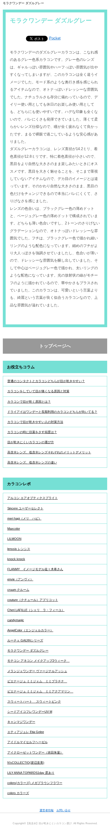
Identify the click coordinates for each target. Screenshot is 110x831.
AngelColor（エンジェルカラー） (30, 630)
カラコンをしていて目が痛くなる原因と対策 (38, 391)
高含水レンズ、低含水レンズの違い (32, 462)
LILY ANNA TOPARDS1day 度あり (30, 772)
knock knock (16, 559)
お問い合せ (63, 810)
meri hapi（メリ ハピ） (24, 518)
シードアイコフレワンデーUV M (29, 711)
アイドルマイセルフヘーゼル (27, 742)
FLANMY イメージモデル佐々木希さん (35, 569)
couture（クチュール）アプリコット (32, 599)
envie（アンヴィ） (20, 579)
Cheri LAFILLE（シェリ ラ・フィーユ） (36, 610)
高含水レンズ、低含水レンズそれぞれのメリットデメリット (49, 452)
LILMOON (14, 538)
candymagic (15, 620)
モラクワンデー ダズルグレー (28, 650)
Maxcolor (13, 528)
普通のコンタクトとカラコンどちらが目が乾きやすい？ (46, 381)
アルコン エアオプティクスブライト (32, 498)
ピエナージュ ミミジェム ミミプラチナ (37, 681)
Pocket (55, 38)
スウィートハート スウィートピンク (34, 701)
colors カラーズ (18, 793)
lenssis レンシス (18, 549)
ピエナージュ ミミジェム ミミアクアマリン (40, 691)
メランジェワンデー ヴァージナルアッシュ (37, 671)
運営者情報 (46, 810)
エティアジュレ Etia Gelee (25, 732)
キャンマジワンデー (21, 721)
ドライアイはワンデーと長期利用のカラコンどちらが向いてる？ (52, 411)
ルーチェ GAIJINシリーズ (25, 640)
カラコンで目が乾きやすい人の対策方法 (35, 422)
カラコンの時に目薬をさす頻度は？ (32, 432)
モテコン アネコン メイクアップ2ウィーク (38, 660)
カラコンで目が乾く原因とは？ (29, 401)
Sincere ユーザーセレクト (25, 508)
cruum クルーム (18, 589)
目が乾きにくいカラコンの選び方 (30, 442)
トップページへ (55, 346)
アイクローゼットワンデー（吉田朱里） (35, 752)
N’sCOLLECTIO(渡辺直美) (25, 762)
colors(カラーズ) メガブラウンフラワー (34, 783)
